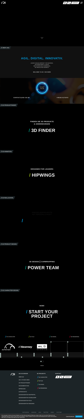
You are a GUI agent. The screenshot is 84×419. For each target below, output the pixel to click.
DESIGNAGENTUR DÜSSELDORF (27, 397)
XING (39, 412)
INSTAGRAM (25, 412)
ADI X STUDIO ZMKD (24, 379)
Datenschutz (22, 417)
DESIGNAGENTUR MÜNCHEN (26, 403)
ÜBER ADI (21, 377)
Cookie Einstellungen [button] (70, 416)
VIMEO (52, 412)
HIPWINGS (42, 175)
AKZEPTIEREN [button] (79, 416)
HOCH (42, 365)
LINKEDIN (33, 412)
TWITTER (45, 412)
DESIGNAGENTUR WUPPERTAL (27, 394)
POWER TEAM (42, 267)
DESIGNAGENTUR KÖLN (25, 400)
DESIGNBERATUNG (24, 385)
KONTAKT (75, 2)
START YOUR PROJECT (42, 314)
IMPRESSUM (22, 388)
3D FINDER (42, 130)
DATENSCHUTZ (23, 391)
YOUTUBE (59, 412)
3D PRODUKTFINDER (24, 382)
